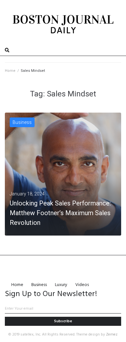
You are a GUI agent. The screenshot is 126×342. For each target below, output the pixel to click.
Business (22, 122)
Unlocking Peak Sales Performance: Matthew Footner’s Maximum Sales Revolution (60, 212)
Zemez (112, 334)
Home (10, 71)
